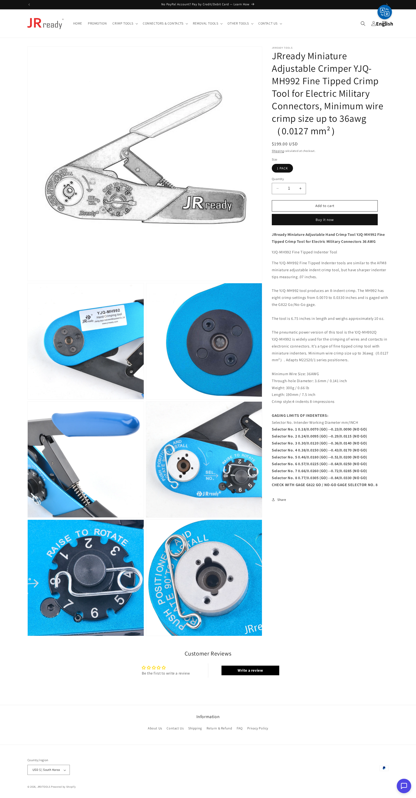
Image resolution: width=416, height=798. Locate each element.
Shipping (278, 151)
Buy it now (325, 219)
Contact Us (175, 728)
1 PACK (282, 168)
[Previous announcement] (29, 4)
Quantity (278, 179)
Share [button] (281, 499)
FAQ (240, 728)
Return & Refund (219, 728)
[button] (125, 23)
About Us (155, 728)
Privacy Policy (257, 728)
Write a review (250, 670)
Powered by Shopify (63, 787)
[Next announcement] (387, 4)
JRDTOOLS (44, 787)
